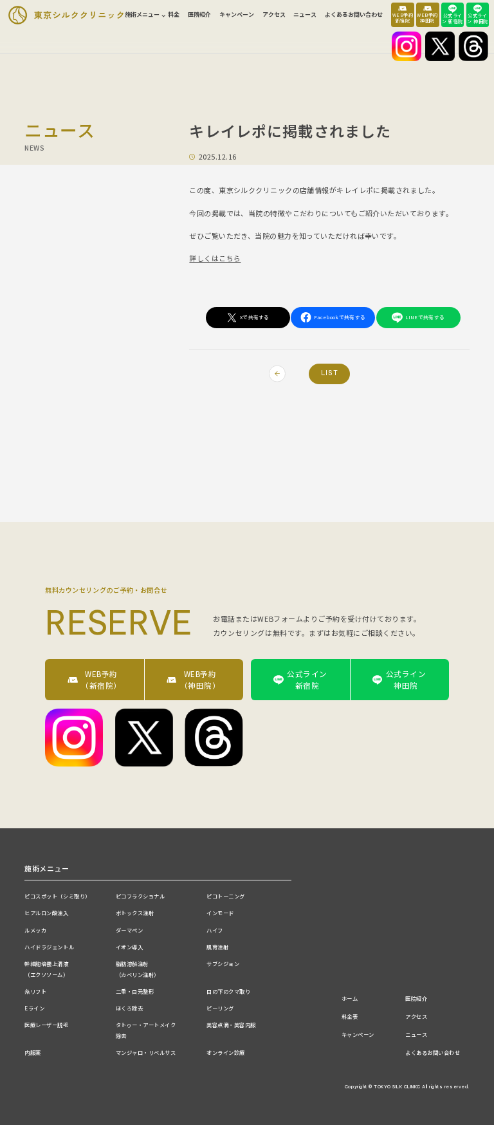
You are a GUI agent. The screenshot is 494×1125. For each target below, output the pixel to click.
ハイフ (214, 930)
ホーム (350, 998)
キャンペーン (236, 14)
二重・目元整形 (135, 991)
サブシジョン (222, 963)
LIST (329, 373)
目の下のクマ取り (228, 991)
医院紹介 (199, 14)
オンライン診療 (225, 1052)
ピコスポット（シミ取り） (57, 896)
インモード (220, 912)
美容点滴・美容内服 (231, 1024)
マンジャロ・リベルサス (146, 1052)
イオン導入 (129, 947)
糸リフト (35, 991)
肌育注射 (217, 947)
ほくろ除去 (129, 1008)
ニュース (304, 14)
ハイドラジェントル (49, 947)
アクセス (274, 14)
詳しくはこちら (215, 258)
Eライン (34, 1008)
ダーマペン (129, 930)
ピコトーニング (225, 896)
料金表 (350, 1016)
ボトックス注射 (135, 912)
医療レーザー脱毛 (46, 1024)
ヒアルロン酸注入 (46, 912)
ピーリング (220, 1008)
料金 (173, 14)
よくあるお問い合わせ (354, 14)
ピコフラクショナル (140, 896)
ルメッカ (35, 930)
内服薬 (32, 1052)
